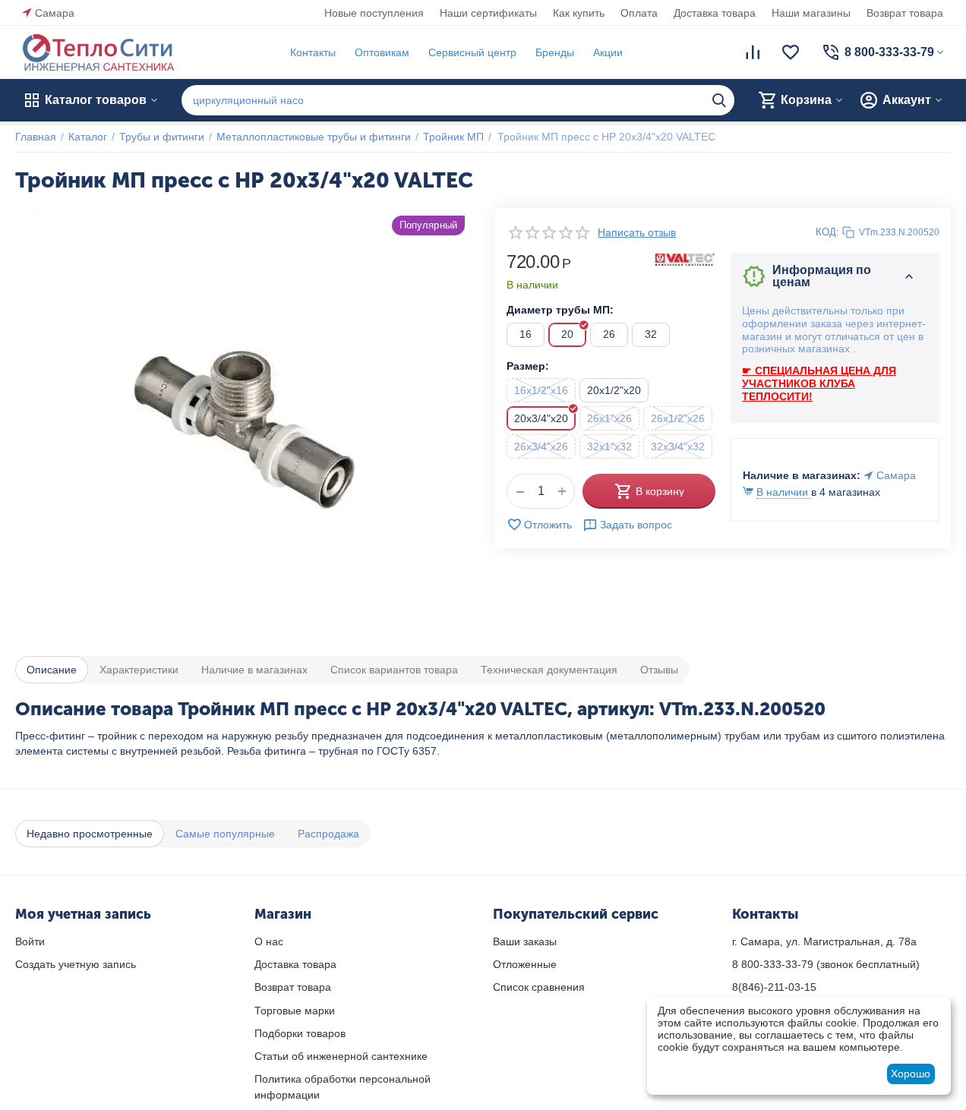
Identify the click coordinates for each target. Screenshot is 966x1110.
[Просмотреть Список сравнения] (752, 52)
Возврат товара (905, 13)
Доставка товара (715, 13)
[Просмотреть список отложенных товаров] (790, 52)
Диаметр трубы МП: (560, 310)
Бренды (554, 52)
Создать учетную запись (75, 964)
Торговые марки (294, 1010)
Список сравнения (539, 987)
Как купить (579, 13)
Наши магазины (811, 13)
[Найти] (719, 100)
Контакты (313, 52)
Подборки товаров (300, 1033)
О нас (268, 941)
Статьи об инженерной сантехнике (341, 1056)
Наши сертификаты (488, 13)
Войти (30, 941)
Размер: (528, 366)
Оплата (639, 13)
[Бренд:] (685, 259)
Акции (608, 52)
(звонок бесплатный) (826, 964)
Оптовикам (382, 52)
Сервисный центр (472, 52)
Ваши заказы (525, 941)
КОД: (827, 232)
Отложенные (525, 964)
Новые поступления (374, 13)
